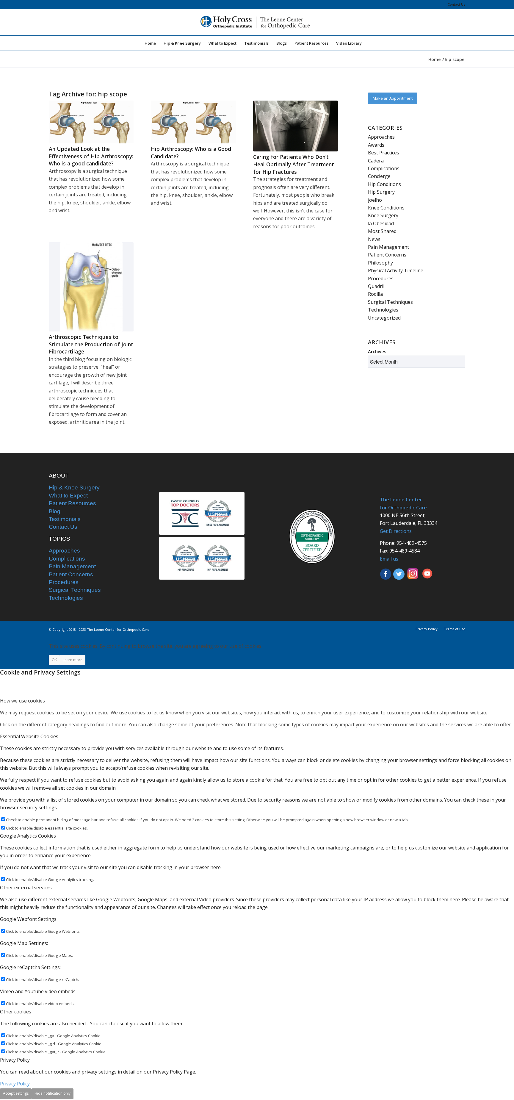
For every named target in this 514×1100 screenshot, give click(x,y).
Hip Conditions (384, 184)
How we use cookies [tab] (22, 700)
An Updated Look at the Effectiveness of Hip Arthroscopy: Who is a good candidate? (91, 156)
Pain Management (388, 247)
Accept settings (16, 1093)
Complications (383, 168)
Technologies (383, 309)
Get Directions (396, 531)
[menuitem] (455, 4)
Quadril (376, 286)
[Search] (369, 43)
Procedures (381, 278)
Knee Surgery (383, 215)
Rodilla (375, 294)
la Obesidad (381, 223)
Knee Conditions (386, 207)
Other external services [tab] (26, 887)
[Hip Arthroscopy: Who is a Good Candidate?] (193, 122)
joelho (375, 200)
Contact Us (456, 4)
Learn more (72, 659)
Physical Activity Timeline (395, 270)
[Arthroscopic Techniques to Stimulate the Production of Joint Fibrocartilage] (91, 286)
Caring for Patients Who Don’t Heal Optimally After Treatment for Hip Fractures (293, 164)
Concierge (379, 176)
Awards (376, 145)
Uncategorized (384, 317)
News (374, 239)
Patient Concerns (387, 254)
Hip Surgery (381, 192)
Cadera (376, 160)
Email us (389, 559)
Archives (377, 351)
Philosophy (380, 262)
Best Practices (383, 152)
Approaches (381, 137)
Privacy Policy (15, 1083)
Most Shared (382, 231)
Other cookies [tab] (15, 1011)
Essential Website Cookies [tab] (29, 736)
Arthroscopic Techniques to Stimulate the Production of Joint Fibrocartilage (91, 344)
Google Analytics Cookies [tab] (28, 836)
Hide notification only (52, 1093)
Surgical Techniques (390, 302)
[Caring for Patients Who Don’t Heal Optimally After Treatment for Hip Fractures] (295, 126)
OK (54, 659)
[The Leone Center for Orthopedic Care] (257, 22)
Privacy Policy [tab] (15, 1060)
